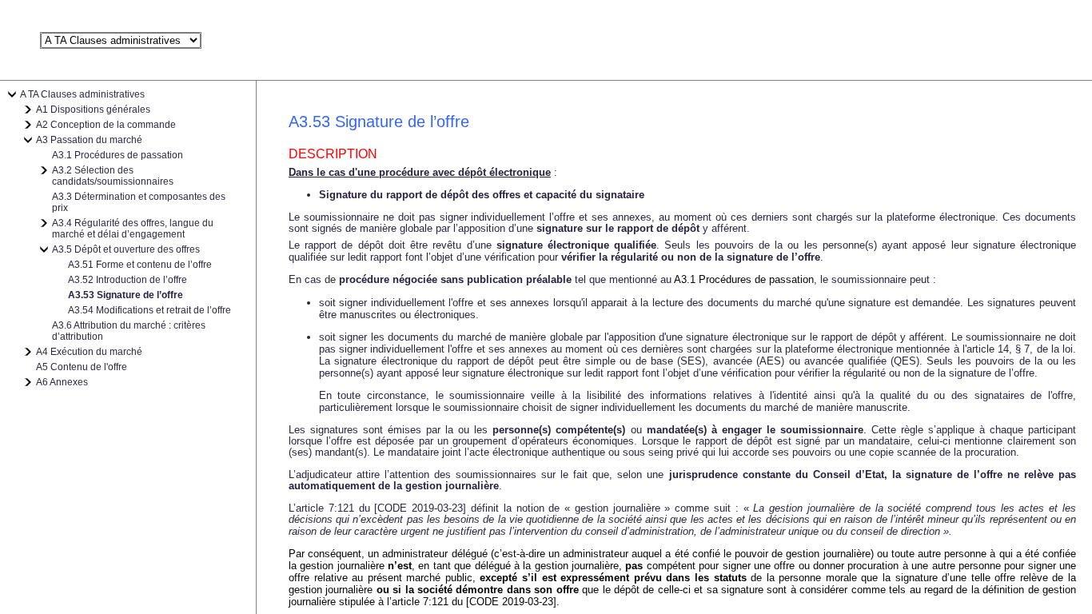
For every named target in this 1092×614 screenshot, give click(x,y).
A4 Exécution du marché (89, 351)
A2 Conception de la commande (106, 124)
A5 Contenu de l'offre (81, 367)
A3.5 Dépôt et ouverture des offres (126, 249)
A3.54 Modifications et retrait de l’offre (149, 310)
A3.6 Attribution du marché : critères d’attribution (128, 331)
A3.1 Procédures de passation (117, 155)
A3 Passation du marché (89, 140)
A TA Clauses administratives (82, 94)
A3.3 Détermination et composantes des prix (138, 202)
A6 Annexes (62, 382)
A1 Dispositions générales (93, 109)
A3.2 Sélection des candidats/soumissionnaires (112, 176)
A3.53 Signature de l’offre (125, 295)
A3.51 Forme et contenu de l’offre (140, 264)
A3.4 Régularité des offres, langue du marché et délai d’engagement (132, 228)
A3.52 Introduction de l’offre (127, 279)
